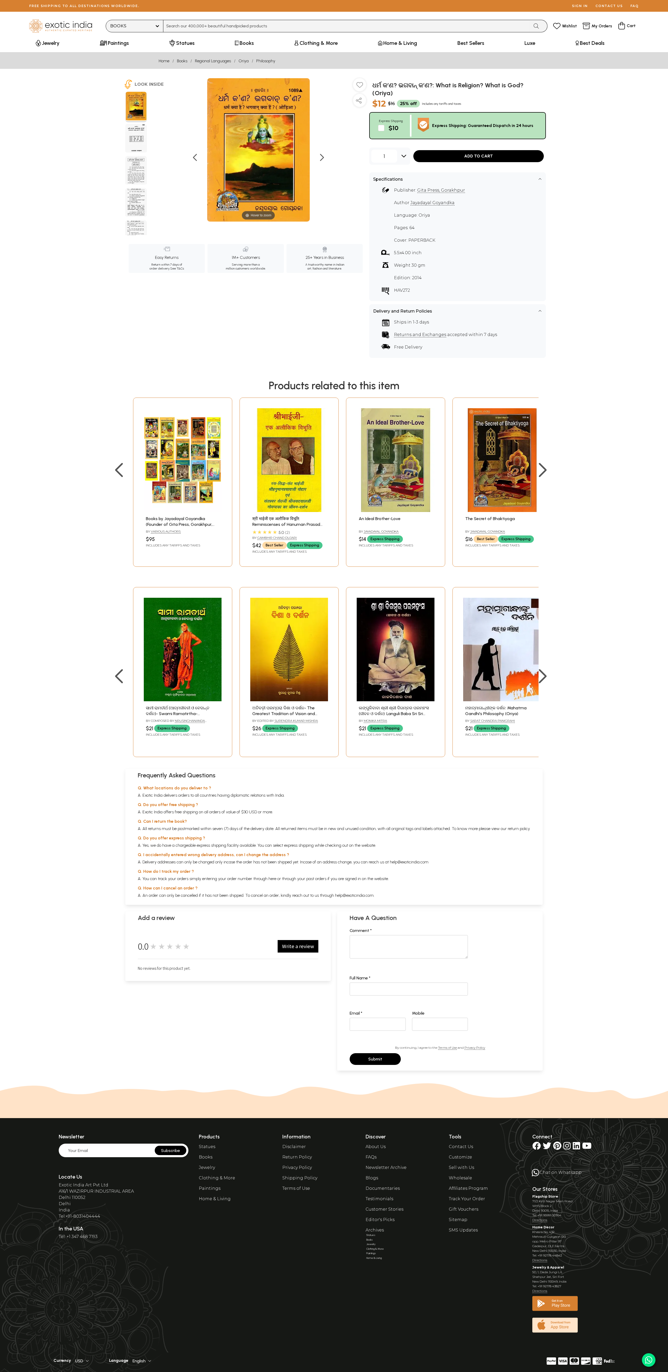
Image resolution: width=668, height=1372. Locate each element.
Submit (375, 1059)
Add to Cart (478, 156)
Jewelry (207, 1167)
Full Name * (360, 977)
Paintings (209, 1188)
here (272, 878)
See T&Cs (177, 268)
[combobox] (346, 26)
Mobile (418, 1013)
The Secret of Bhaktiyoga (490, 518)
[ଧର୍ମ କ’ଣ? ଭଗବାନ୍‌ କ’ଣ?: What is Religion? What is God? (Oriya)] (136, 107)
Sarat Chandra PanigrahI (492, 721)
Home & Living (215, 1198)
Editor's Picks (380, 1219)
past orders (316, 878)
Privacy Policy (474, 1048)
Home (164, 60)
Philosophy (265, 60)
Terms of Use (447, 1048)
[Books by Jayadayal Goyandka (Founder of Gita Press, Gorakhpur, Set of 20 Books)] (183, 510)
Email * (356, 1013)
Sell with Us (461, 1167)
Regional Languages (213, 60)
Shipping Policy (299, 1177)
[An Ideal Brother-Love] (395, 510)
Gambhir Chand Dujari (277, 538)
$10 (393, 128)
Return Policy (297, 1157)
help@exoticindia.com (409, 861)
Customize (460, 1157)
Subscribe (170, 1150)
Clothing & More (217, 1177)
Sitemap (458, 1219)
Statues (207, 1146)
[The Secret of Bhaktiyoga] (502, 510)
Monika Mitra (375, 721)
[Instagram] (567, 1147)
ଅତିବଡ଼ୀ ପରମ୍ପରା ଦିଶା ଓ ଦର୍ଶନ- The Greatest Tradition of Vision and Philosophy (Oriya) (283, 713)
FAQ (634, 6)
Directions (539, 1220)
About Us (376, 1146)
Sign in (580, 6)
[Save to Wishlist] (359, 87)
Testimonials (379, 1198)
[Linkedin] (576, 1147)
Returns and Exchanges (420, 334)
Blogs (372, 1177)
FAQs (371, 1157)
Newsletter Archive (386, 1167)
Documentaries (383, 1188)
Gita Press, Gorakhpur (441, 190)
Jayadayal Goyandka (432, 202)
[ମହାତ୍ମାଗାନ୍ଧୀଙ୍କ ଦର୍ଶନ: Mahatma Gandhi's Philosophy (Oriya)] (502, 699)
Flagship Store (545, 1196)
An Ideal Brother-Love (380, 518)
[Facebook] (536, 1147)
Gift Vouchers (463, 1209)
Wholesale (460, 1177)
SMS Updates (463, 1230)
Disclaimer (294, 1146)
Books (182, 60)
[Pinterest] (557, 1147)
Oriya (243, 60)
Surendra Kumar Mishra (296, 721)
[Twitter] (547, 1147)
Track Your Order (467, 1198)
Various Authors (166, 531)
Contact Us (461, 1146)
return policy (519, 828)
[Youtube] (587, 1147)
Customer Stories (384, 1209)
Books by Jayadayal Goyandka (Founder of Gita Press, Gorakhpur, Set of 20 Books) (179, 524)
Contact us (609, 6)
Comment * (361, 930)
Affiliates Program (468, 1188)
